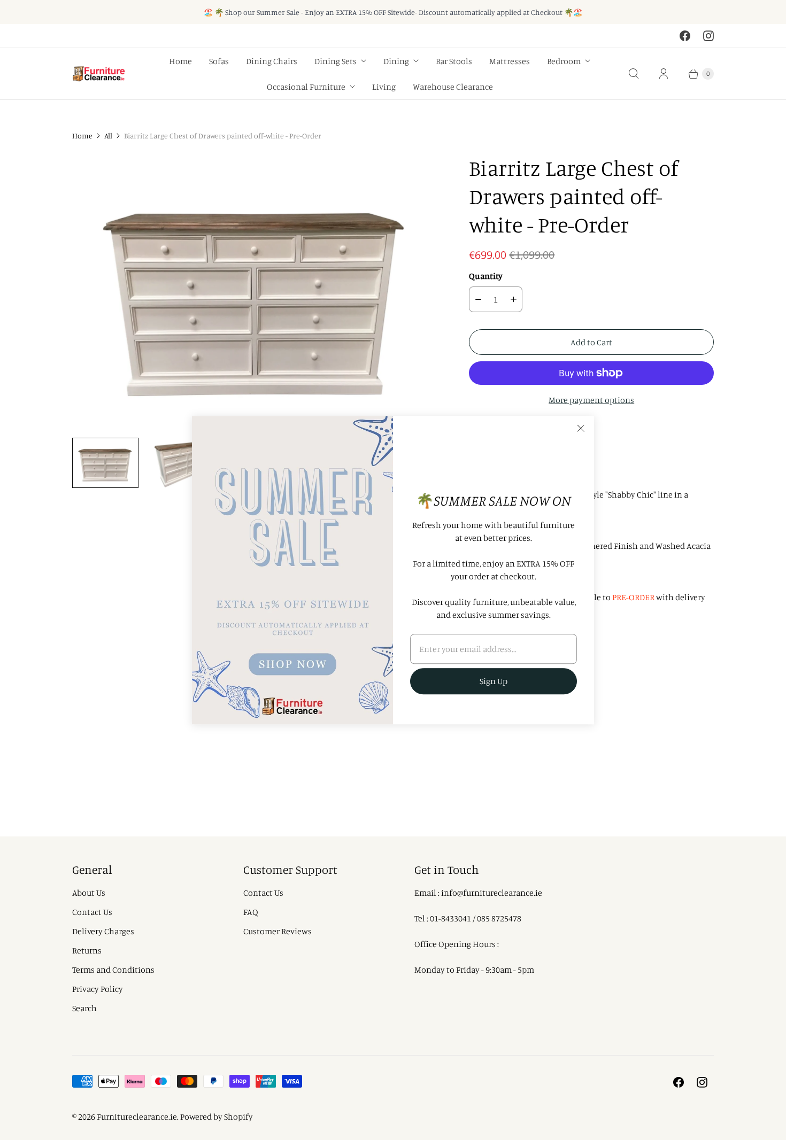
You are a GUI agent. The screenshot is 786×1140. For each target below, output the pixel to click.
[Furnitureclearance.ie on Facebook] (685, 36)
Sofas (219, 61)
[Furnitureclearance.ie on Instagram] (708, 36)
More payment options (591, 399)
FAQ (250, 911)
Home (180, 61)
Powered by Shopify (216, 1116)
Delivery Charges (103, 931)
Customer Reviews (277, 931)
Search (84, 1008)
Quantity (486, 275)
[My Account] (664, 74)
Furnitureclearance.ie (137, 1116)
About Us (88, 892)
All (108, 135)
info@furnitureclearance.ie (491, 892)
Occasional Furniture (306, 86)
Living (384, 86)
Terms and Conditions (113, 969)
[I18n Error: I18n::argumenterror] (105, 463)
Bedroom (564, 61)
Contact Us (92, 911)
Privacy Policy (97, 988)
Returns (87, 950)
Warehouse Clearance (453, 86)
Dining (396, 61)
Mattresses (509, 61)
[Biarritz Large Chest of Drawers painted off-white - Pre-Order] (255, 291)
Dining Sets (335, 61)
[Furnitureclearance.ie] (99, 74)
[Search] (634, 74)
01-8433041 (450, 918)
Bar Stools (454, 61)
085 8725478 (499, 918)
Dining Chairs (271, 61)
